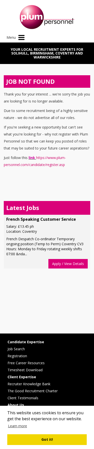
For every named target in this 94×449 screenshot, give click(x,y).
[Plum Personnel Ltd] (47, 17)
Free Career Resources (26, 362)
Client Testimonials (23, 398)
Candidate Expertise (26, 342)
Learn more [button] (17, 426)
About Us (16, 404)
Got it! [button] (47, 439)
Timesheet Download (25, 370)
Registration (17, 356)
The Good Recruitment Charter (33, 390)
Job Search (16, 348)
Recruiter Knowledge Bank (29, 384)
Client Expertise (22, 376)
